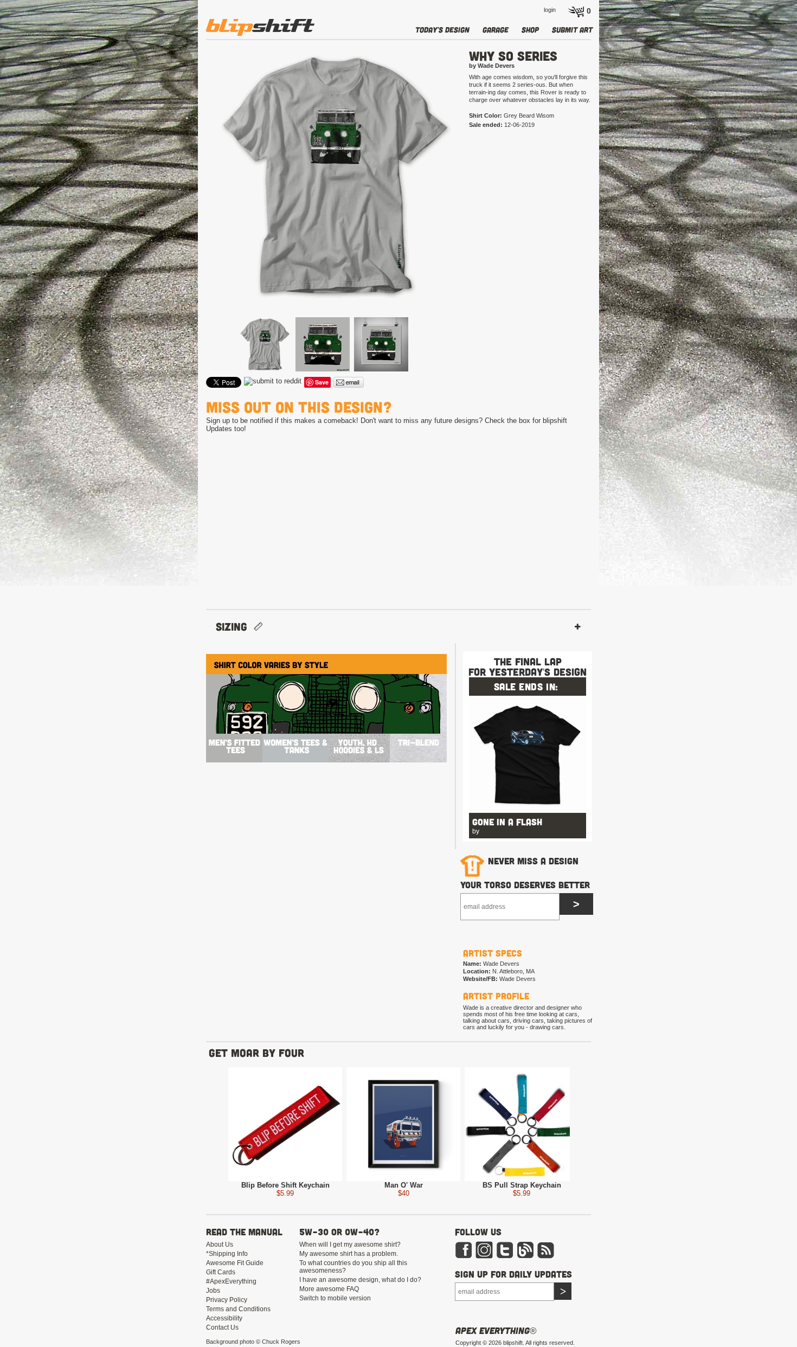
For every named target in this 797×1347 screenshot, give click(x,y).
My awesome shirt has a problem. (348, 1254)
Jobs (213, 1290)
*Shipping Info (227, 1254)
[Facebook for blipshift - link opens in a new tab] (463, 1256)
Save (322, 382)
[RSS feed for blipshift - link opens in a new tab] (546, 1256)
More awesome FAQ (329, 1289)
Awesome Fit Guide (234, 1263)
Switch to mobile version (335, 1298)
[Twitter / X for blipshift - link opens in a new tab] (504, 1256)
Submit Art (572, 29)
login (550, 10)
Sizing (235, 626)
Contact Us (222, 1327)
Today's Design (442, 29)
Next (616, 1136)
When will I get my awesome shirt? (350, 1244)
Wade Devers (517, 979)
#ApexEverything (231, 1281)
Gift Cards (220, 1272)
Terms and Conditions (238, 1309)
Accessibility (224, 1318)
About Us (219, 1244)
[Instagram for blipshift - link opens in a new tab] (484, 1256)
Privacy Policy (226, 1300)
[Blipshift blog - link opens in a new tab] (525, 1256)
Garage (496, 29)
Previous (185, 1136)
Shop (530, 29)
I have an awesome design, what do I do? (360, 1280)
